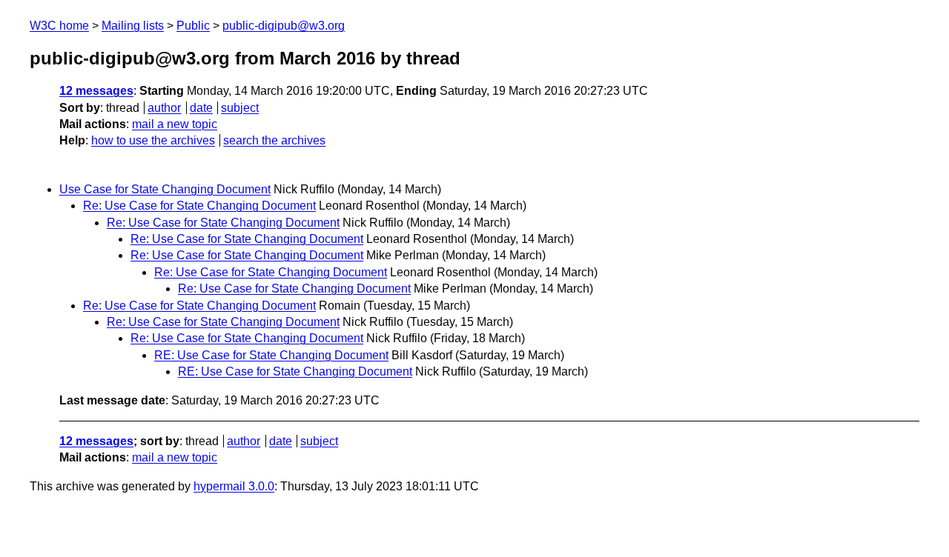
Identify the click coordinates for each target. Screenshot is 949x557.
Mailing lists (133, 25)
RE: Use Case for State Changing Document (271, 355)
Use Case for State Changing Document (165, 189)
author (164, 107)
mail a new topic (174, 124)
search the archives (274, 140)
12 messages (96, 90)
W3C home (59, 25)
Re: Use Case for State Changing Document (199, 205)
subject (240, 107)
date (201, 107)
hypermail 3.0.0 (234, 486)
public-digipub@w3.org (283, 25)
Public (193, 25)
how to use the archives (153, 140)
